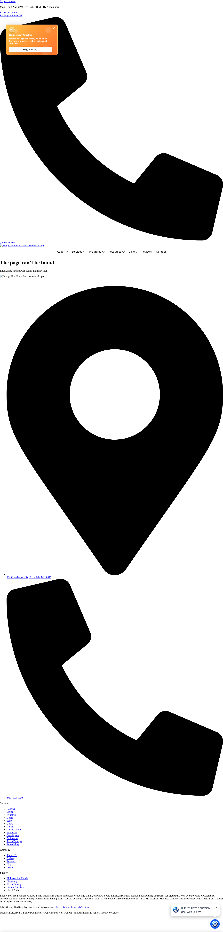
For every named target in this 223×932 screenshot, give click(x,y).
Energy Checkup (31, 49)
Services (77, 251)
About (60, 251)
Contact (161, 251)
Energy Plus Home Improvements (17, 281)
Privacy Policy (62, 907)
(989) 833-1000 (8, 242)
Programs (95, 251)
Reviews (147, 251)
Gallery (132, 251)
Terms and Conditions (80, 907)
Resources (115, 251)
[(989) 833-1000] (111, 239)
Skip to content (8, 1)
